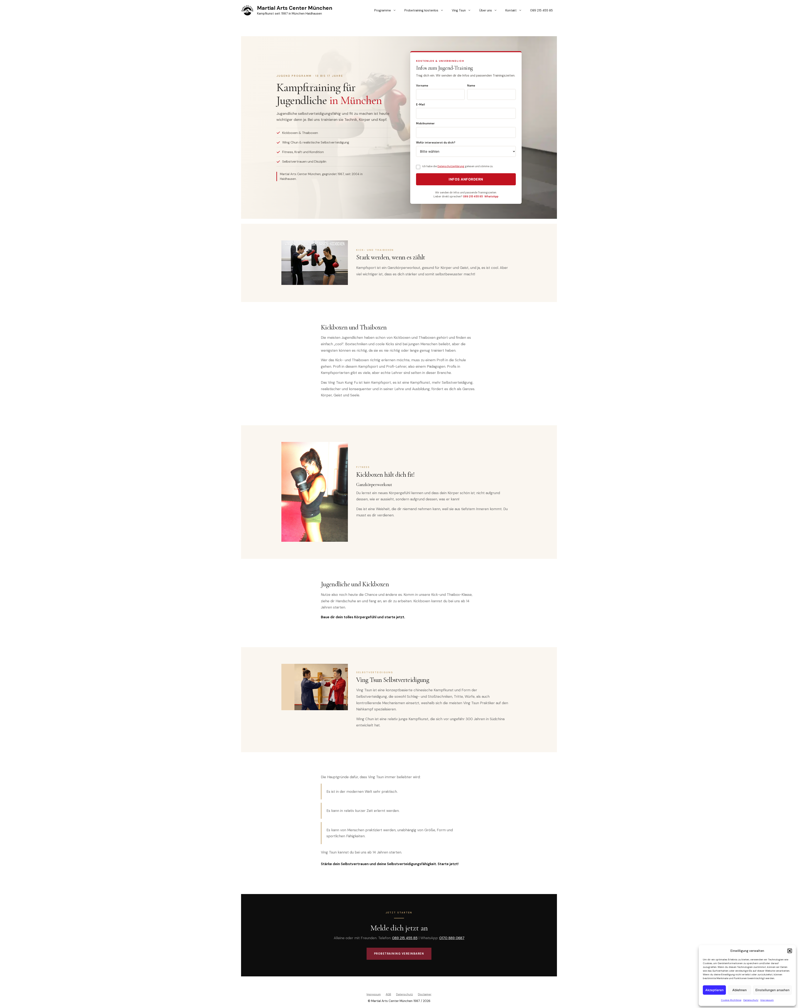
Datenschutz (750, 1000)
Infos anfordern (466, 179)
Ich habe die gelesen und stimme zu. (457, 166)
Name (471, 85)
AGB (388, 994)
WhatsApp (491, 196)
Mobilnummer (425, 123)
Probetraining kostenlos (421, 10)
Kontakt (511, 10)
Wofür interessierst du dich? (435, 142)
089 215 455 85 (541, 10)
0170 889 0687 (451, 938)
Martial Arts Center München (294, 8)
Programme (382, 10)
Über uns (485, 10)
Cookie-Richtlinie (731, 1000)
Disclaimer (424, 994)
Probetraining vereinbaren (399, 953)
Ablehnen (739, 990)
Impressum (767, 1000)
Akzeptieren (714, 990)
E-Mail (420, 104)
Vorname (422, 85)
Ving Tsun (459, 10)
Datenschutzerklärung (450, 166)
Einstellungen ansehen (772, 990)
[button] (790, 951)
